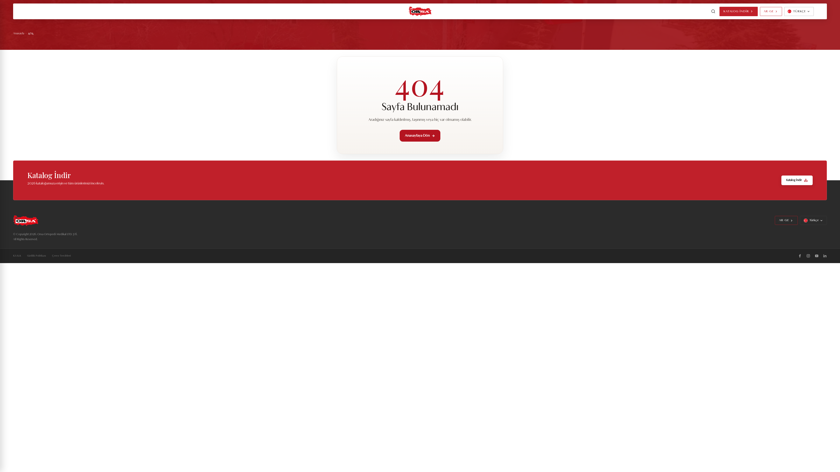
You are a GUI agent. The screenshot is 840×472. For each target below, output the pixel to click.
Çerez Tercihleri (61, 256)
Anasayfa (18, 33)
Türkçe (814, 220)
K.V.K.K (17, 256)
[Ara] (713, 11)
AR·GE (769, 11)
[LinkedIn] (825, 256)
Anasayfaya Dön (417, 135)
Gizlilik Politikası (36, 256)
